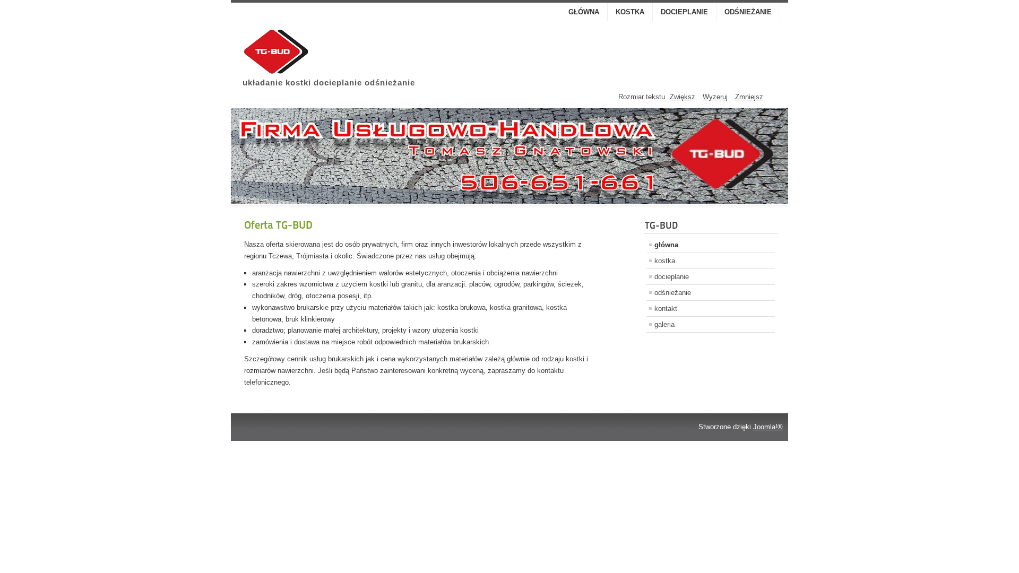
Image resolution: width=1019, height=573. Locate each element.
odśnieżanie (748, 12)
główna (583, 12)
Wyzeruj (715, 97)
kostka (630, 12)
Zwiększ (682, 97)
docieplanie (684, 12)
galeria (664, 324)
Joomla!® (768, 427)
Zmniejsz (749, 97)
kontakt (665, 308)
